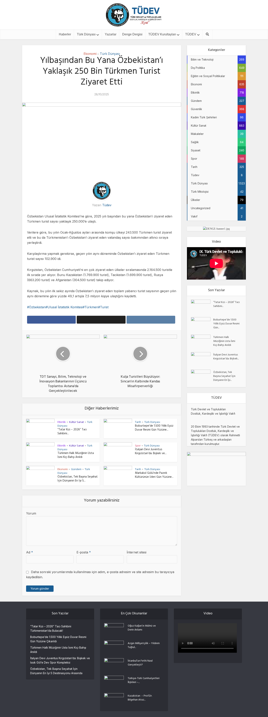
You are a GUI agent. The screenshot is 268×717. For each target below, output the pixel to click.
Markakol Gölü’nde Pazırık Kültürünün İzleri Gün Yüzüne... (154, 475)
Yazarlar (110, 34)
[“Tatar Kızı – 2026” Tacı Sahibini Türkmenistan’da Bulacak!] (202, 306)
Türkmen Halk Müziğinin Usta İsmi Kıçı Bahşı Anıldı (75, 455)
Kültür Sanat (76, 422)
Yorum (31, 513)
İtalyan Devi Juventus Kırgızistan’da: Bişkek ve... (151, 452)
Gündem (76, 469)
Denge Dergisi (132, 34)
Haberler (65, 34)
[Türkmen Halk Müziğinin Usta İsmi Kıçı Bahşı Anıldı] (202, 341)
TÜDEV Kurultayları (162, 34)
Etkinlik (61, 422)
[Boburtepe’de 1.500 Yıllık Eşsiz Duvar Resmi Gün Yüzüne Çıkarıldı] (202, 324)
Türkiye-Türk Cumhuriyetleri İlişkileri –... (144, 680)
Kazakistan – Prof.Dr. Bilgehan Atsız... (140, 697)
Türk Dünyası (86, 34)
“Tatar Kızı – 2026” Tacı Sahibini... (72, 432)
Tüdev (106, 205)
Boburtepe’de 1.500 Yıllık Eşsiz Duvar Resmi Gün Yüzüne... (154, 428)
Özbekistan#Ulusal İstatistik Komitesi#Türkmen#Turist (68, 307)
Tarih (138, 422)
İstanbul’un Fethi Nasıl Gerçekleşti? (140, 662)
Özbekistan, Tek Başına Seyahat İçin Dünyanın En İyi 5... (77, 479)
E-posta (84, 552)
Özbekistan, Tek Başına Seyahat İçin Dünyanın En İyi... (224, 376)
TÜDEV (190, 34)
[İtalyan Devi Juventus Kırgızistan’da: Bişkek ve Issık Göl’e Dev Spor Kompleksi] (202, 359)
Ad (29, 552)
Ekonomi (90, 54)
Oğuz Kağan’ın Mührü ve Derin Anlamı (142, 627)
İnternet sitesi (136, 552)
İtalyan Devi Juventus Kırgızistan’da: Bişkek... (226, 356)
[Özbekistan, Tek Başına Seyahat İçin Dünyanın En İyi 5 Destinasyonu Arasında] (202, 376)
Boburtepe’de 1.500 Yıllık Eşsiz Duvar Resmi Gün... (226, 323)
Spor (138, 445)
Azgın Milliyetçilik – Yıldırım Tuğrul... (144, 645)
